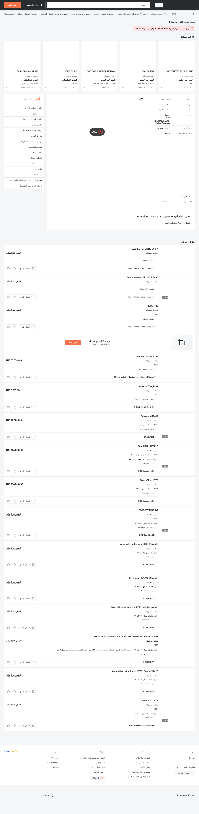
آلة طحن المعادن (35, 158)
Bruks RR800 (148, 71)
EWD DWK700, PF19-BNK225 (179, 71)
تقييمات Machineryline (140, 772)
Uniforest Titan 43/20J (147, 356)
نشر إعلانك (73, 342)
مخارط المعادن (36, 136)
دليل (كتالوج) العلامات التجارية (138, 776)
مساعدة (192, 763)
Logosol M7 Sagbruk (147, 386)
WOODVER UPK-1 (148, 510)
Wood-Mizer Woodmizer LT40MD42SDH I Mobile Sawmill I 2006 (126, 636)
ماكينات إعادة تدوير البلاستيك (31, 186)
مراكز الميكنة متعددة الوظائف (30, 141)
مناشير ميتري (37, 125)
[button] (14, 268)
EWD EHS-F (71, 71)
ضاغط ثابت (37, 169)
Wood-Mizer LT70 (149, 480)
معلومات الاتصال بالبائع (186, 767)
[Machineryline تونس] (181, 5)
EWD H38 (153, 306)
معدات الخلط (37, 164)
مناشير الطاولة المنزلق (33, 108)
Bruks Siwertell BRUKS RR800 (142, 277)
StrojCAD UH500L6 (148, 446)
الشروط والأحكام (143, 758)
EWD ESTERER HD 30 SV (144, 249)
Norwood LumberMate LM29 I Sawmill (139, 544)
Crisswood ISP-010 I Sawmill (143, 578)
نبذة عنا (192, 758)
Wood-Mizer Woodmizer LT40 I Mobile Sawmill (134, 607)
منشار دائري (37, 114)
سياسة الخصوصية (143, 763)
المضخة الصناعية (35, 147)
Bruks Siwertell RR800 (27, 71)
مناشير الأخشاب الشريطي (32, 119)
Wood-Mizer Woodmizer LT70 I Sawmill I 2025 (135, 671)
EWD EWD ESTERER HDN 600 (101, 71)
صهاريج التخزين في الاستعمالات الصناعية (26, 180)
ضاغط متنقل (37, 152)
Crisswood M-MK (149, 416)
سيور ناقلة (38, 175)
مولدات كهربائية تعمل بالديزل (30, 130)
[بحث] (147, 5)
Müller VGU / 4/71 (149, 700)
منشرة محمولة (164, 109)
